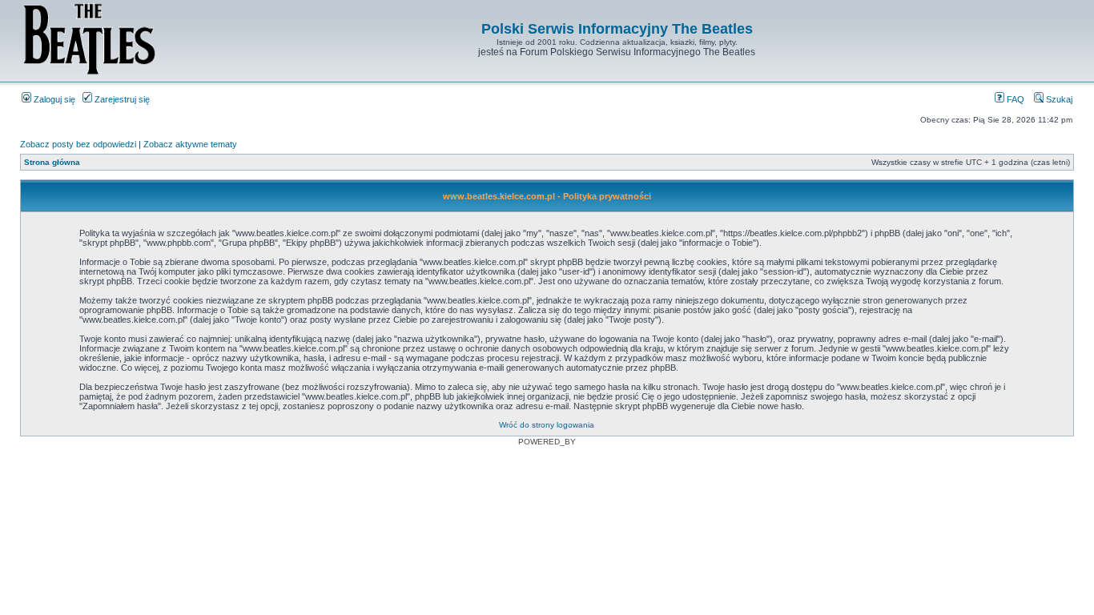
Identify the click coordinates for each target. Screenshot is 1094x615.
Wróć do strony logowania (546, 424)
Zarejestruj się (121, 99)
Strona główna (52, 162)
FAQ (1014, 99)
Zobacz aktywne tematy (190, 144)
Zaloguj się (53, 99)
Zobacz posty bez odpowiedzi (78, 144)
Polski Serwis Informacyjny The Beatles (617, 29)
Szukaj (1058, 99)
